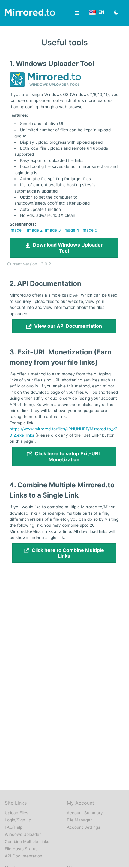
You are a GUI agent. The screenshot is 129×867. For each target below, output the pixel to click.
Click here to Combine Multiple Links (66, 553)
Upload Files (16, 812)
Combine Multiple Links (27, 841)
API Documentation (23, 856)
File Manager (79, 820)
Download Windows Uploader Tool (67, 248)
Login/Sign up (18, 820)
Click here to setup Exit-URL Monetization (66, 456)
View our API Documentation (67, 326)
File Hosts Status (21, 848)
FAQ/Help (13, 827)
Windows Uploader (23, 834)
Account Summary (85, 812)
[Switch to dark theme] (116, 13)
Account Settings (83, 827)
